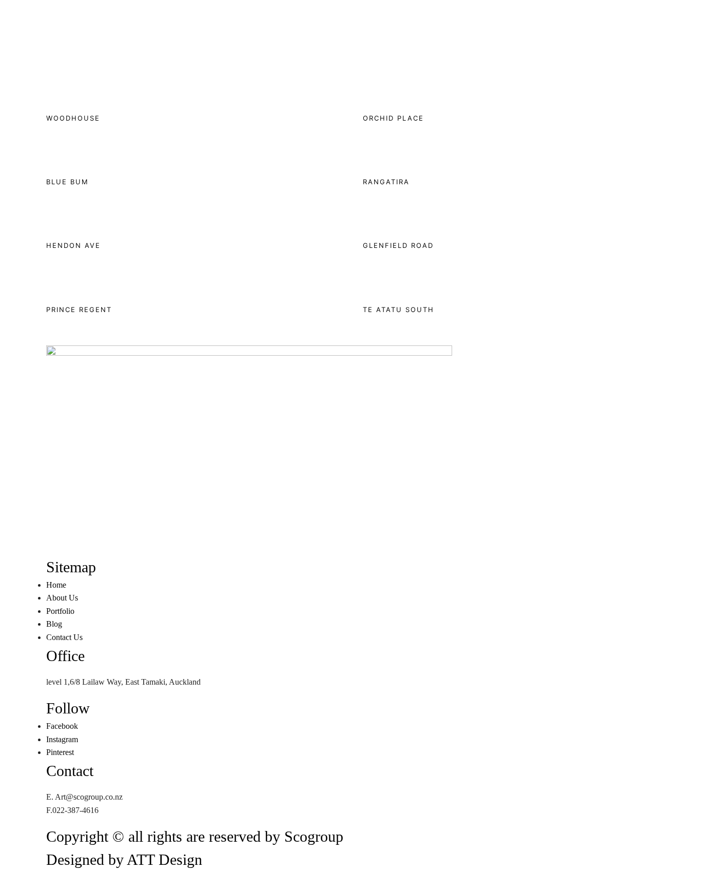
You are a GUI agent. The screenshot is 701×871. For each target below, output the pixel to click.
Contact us (127, 182)
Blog (100, 182)
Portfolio (68, 182)
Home (10, 182)
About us (37, 182)
